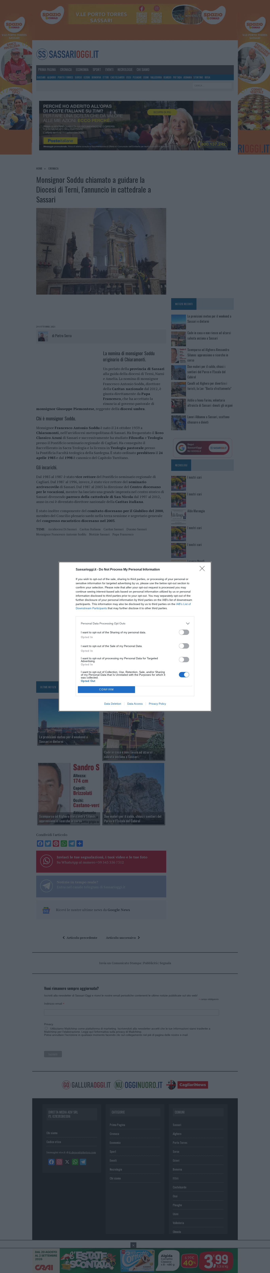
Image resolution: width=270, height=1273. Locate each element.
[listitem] (135, 623)
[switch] (184, 632)
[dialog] (135, 636)
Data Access (135, 703)
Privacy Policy (157, 703)
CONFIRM (106, 689)
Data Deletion (112, 703)
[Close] (203, 570)
